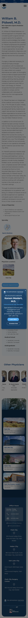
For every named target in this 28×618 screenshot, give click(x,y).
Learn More (13, 319)
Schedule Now (13, 323)
